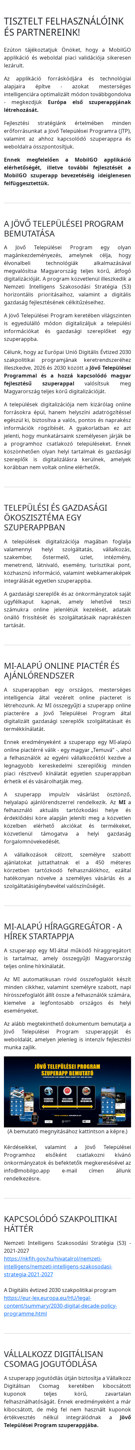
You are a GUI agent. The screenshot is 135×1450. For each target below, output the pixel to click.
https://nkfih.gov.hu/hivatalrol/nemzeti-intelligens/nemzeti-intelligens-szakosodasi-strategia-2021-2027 (58, 1266)
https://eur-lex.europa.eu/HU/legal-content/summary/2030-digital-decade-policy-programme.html (60, 1305)
